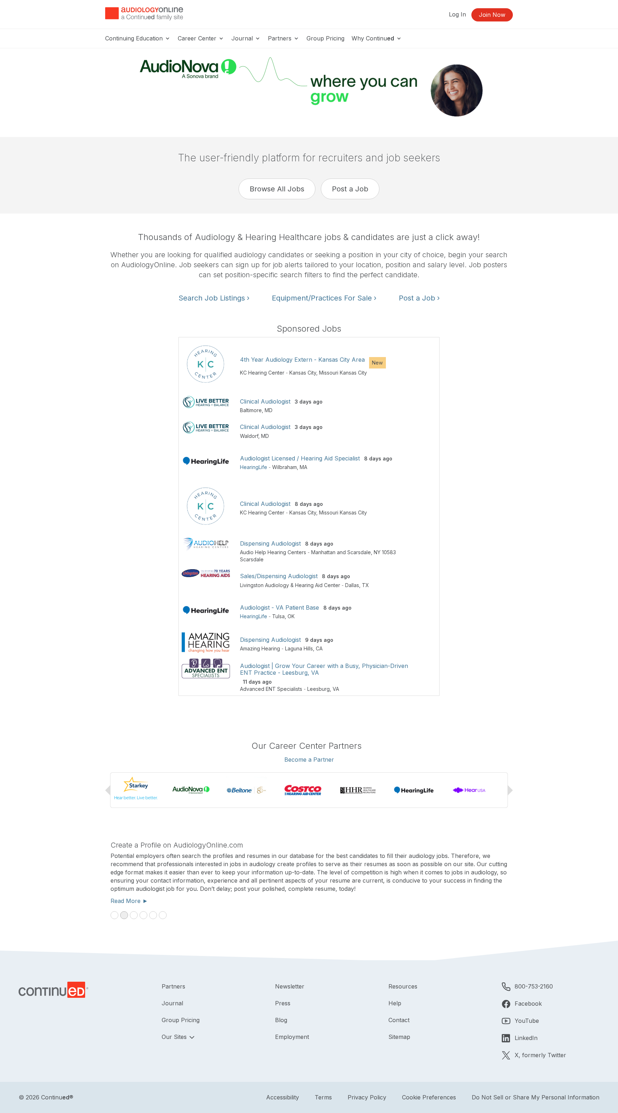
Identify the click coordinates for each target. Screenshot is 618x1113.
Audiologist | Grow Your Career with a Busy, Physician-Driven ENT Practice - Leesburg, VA (324, 669)
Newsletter (289, 986)
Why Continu (373, 38)
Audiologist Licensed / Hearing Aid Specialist (300, 458)
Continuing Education (135, 38)
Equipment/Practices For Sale (324, 298)
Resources (402, 986)
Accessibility (282, 1097)
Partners (280, 38)
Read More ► (129, 900)
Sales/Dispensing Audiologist (279, 576)
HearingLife (253, 467)
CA (319, 648)
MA (303, 467)
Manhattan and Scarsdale (341, 552)
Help (394, 1003)
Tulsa (278, 616)
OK (291, 616)
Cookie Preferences (429, 1097)
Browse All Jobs (277, 189)
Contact (398, 1020)
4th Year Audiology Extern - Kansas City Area (302, 359)
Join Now (492, 14)
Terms (323, 1097)
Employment (292, 1036)
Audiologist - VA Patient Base (279, 607)
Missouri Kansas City (343, 373)
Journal (243, 38)
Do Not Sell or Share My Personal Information (535, 1097)
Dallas (352, 585)
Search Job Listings (214, 298)
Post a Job (350, 189)
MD (269, 410)
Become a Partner (309, 759)
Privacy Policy (367, 1097)
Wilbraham (284, 467)
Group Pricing (325, 38)
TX (365, 585)
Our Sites (175, 1036)
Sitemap (399, 1036)
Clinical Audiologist (265, 401)
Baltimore (251, 410)
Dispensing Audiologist (270, 543)
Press (282, 1003)
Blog (281, 1020)
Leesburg (318, 689)
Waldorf (249, 436)
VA (336, 689)
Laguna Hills (299, 648)
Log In (457, 14)
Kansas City (302, 373)
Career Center (198, 38)
